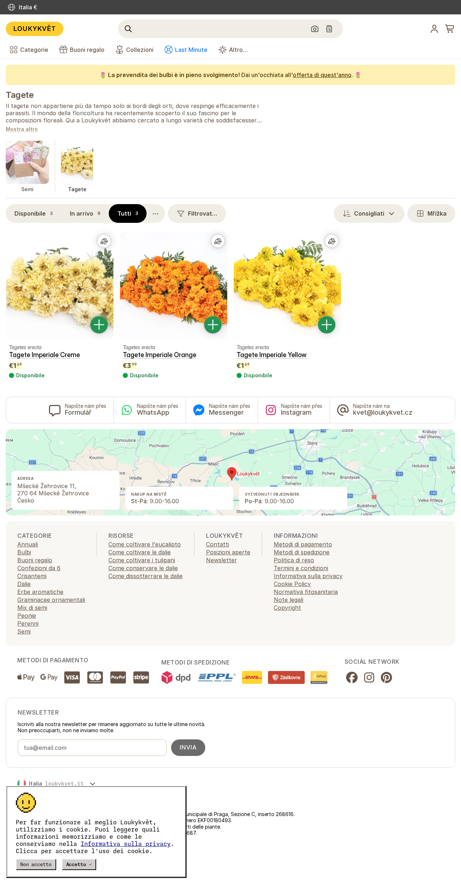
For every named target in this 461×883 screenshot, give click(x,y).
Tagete (19, 95)
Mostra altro (22, 129)
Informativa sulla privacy (126, 844)
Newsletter (221, 560)
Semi (24, 631)
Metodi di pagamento (303, 544)
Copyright (287, 607)
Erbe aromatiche (40, 591)
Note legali (288, 599)
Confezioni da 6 (39, 568)
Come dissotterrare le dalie (145, 576)
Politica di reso (294, 560)
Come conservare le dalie (143, 568)
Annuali (27, 544)
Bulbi (24, 552)
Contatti (217, 544)
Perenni (28, 623)
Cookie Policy (292, 583)
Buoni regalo (34, 560)
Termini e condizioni (301, 568)
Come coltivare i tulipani (141, 560)
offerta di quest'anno (322, 74)
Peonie (26, 615)
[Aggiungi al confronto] (104, 241)
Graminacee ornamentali (51, 599)
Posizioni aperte (228, 552)
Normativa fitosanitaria (306, 591)
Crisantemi (31, 576)
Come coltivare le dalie (139, 552)
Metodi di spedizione (302, 552)
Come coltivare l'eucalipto (144, 544)
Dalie (24, 583)
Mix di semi (32, 607)
